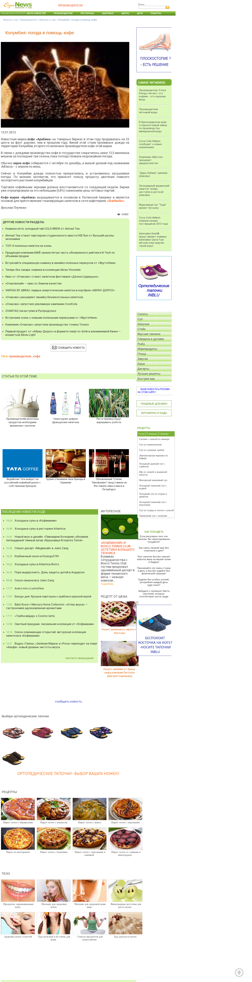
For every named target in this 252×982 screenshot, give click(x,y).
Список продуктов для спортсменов (90, 938)
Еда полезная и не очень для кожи (54, 938)
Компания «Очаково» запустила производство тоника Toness (47, 324)
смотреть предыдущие (79, 658)
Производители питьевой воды (148, 111)
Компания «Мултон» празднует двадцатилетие (151, 160)
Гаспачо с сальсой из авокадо (154, 439)
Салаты (142, 314)
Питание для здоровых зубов (54, 905)
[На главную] (17, 10)
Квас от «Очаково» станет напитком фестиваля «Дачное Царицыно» (52, 276)
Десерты (143, 368)
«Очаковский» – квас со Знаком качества (33, 283)
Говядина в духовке (150, 339)
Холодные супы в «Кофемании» (31, 520)
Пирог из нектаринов (18, 852)
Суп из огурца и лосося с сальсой (156, 510)
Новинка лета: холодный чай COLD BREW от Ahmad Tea (42, 228)
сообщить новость (68, 701)
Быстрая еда (146, 378)
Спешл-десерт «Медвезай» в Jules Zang (37, 548)
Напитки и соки (47, 19)
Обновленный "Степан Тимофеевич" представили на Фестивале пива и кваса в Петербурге (109, 484)
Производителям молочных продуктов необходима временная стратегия (22, 422)
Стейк (141, 329)
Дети (140, 13)
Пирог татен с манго (89, 822)
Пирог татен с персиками (125, 822)
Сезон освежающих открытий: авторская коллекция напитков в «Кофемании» (46, 633)
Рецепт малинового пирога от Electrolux (119, 631)
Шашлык (143, 324)
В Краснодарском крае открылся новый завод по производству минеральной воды (153, 127)
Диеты (125, 13)
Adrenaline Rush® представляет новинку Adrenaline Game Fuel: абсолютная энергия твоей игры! (152, 239)
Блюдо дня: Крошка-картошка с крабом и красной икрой (48, 596)
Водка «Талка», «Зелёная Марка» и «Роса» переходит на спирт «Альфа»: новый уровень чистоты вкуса (52, 645)
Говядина (152, 433)
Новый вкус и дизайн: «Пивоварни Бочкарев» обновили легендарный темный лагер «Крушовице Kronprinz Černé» (47, 538)
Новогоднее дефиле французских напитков (65, 420)
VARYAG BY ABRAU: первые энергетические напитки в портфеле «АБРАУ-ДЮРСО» (60, 290)
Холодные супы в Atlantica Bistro (32, 564)
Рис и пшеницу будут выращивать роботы (109, 420)
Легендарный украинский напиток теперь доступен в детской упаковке (154, 190)
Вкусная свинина (148, 334)
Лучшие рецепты (148, 373)
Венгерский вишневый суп (153, 480)
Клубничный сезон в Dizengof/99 (32, 556)
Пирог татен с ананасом (53, 822)
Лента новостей (36, 13)
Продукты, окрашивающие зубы (18, 905)
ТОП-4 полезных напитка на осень (28, 245)
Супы (142, 433)
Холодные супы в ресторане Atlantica (35, 528)
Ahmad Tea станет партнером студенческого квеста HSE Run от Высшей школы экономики (59, 237)
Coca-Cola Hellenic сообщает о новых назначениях (150, 144)
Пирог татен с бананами (53, 852)
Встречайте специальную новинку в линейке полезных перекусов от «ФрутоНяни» (60, 263)
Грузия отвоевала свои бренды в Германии (65, 481)
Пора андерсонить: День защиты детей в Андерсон (45, 572)
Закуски (142, 358)
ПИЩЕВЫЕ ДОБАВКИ (154, 403)
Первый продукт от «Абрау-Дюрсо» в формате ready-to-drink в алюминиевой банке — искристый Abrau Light (63, 333)
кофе (36, 356)
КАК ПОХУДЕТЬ (154, 531)
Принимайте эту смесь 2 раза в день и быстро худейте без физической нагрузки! (154, 571)
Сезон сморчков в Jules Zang (30, 580)
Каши (141, 363)
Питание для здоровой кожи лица (90, 905)
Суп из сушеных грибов (151, 450)
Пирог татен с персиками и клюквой (90, 853)
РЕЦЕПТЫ (143, 428)
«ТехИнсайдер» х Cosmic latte (30, 616)
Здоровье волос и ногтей (18, 936)
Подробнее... (108, 584)
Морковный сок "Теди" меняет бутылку (152, 206)
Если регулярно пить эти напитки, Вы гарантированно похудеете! (154, 539)
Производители (63, 13)
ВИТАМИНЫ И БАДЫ (154, 412)
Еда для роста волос (125, 936)
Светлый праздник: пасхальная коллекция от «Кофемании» (50, 624)
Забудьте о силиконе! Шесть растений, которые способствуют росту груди (154, 594)
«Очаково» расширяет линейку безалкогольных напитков (44, 297)
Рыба (141, 344)
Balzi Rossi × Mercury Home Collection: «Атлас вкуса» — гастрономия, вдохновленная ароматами (47, 606)
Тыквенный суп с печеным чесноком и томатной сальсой (154, 517)
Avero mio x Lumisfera (25, 588)
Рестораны (87, 13)
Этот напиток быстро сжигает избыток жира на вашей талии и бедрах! (154, 559)
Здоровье (108, 13)
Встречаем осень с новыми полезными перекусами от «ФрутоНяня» (51, 317)
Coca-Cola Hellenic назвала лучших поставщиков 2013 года (153, 220)
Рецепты (156, 13)
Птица (141, 353)
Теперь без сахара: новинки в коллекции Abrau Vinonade (43, 269)
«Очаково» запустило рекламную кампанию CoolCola (41, 304)
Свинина (164, 433)
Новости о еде (10, 19)
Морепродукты (147, 349)
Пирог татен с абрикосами (18, 822)
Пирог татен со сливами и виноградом (125, 853)
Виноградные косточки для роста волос (126, 905)
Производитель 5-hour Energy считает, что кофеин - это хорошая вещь (152, 95)
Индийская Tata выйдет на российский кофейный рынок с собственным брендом (22, 482)
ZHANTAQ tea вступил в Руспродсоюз (30, 310)
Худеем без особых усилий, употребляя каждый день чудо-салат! (153, 582)
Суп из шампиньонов (150, 444)
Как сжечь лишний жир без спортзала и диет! (154, 549)
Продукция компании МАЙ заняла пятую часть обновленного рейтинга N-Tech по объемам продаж (60, 254)
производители (20, 356)
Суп (140, 319)
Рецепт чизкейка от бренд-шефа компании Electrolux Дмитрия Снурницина (120, 672)
